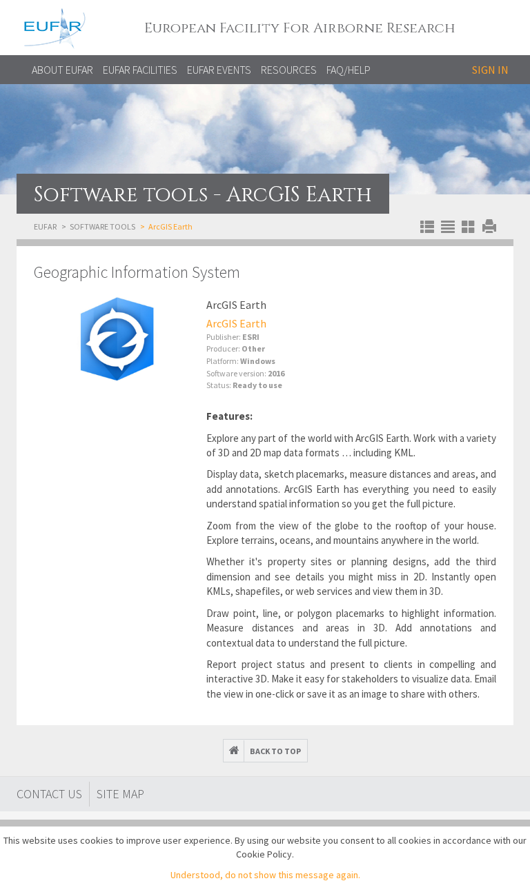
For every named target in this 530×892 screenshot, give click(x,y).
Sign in (490, 70)
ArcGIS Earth (236, 323)
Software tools (102, 226)
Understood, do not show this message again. (265, 875)
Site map (120, 794)
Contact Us (49, 794)
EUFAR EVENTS (219, 70)
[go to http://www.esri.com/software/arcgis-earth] (116, 339)
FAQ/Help (348, 70)
